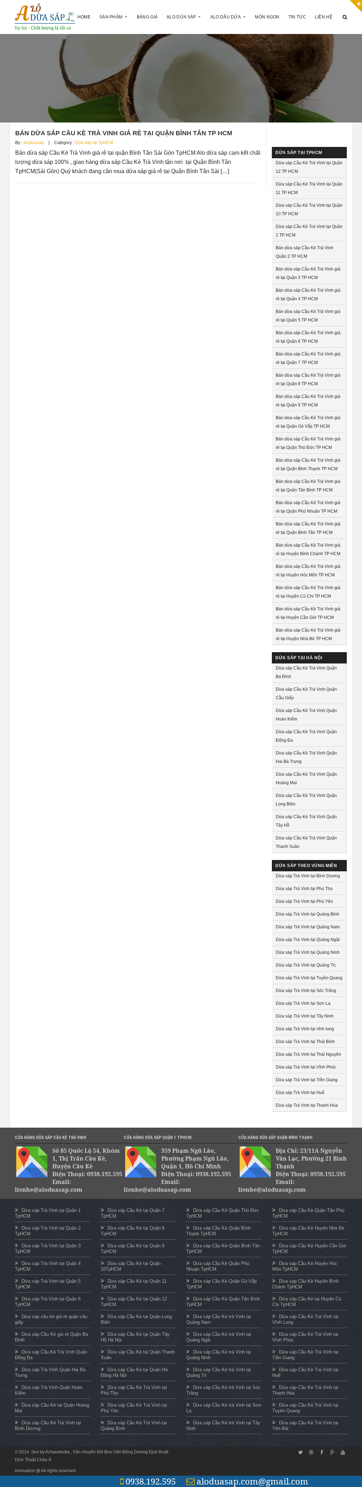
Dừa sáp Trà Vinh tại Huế (300, 1092)
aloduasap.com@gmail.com (252, 1481)
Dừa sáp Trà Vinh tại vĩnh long (305, 1028)
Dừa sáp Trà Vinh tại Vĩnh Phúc (306, 1067)
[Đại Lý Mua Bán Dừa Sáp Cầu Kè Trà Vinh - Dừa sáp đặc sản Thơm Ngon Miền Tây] (45, 16)
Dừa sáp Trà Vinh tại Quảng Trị (305, 965)
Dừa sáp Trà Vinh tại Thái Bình (305, 1041)
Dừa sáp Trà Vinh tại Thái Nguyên (308, 1054)
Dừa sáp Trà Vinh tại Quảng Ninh (308, 952)
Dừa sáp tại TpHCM (94, 142)
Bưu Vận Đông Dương (126, 1451)
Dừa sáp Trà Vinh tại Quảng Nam (308, 926)
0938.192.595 (150, 1481)
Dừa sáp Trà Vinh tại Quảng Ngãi (308, 939)
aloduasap (33, 142)
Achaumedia (58, 1451)
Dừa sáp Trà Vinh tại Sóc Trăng (306, 990)
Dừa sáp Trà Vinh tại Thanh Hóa (307, 1105)
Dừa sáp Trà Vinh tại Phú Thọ (304, 888)
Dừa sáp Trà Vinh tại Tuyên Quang (309, 977)
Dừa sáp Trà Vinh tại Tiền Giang (307, 1079)
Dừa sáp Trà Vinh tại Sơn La (303, 1003)
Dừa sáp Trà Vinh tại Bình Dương (308, 875)
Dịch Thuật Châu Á (33, 1459)
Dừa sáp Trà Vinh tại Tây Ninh (305, 1016)
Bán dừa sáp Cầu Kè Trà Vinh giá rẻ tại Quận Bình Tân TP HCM (123, 133)
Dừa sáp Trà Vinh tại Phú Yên (304, 901)
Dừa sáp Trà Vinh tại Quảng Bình (307, 914)
